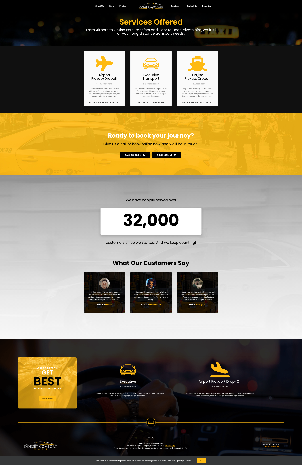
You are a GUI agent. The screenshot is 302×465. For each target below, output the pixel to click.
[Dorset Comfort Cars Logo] (151, 3)
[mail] (149, 437)
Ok (201, 461)
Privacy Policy (170, 446)
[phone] (153, 437)
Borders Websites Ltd (272, 447)
